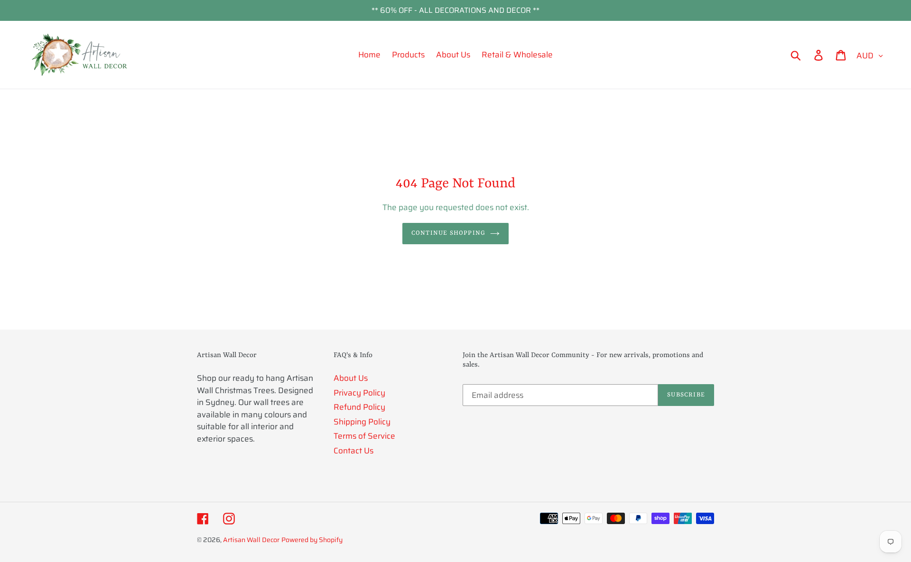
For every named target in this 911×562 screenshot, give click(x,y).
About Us (351, 378)
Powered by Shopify (312, 539)
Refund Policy (359, 407)
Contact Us (353, 450)
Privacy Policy (359, 393)
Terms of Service (364, 436)
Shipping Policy (362, 421)
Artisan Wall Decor (251, 539)
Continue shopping (448, 233)
